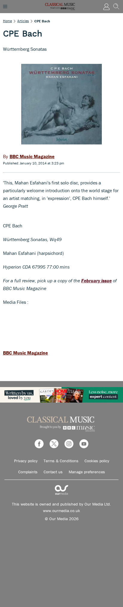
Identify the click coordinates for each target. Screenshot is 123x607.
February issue (96, 281)
